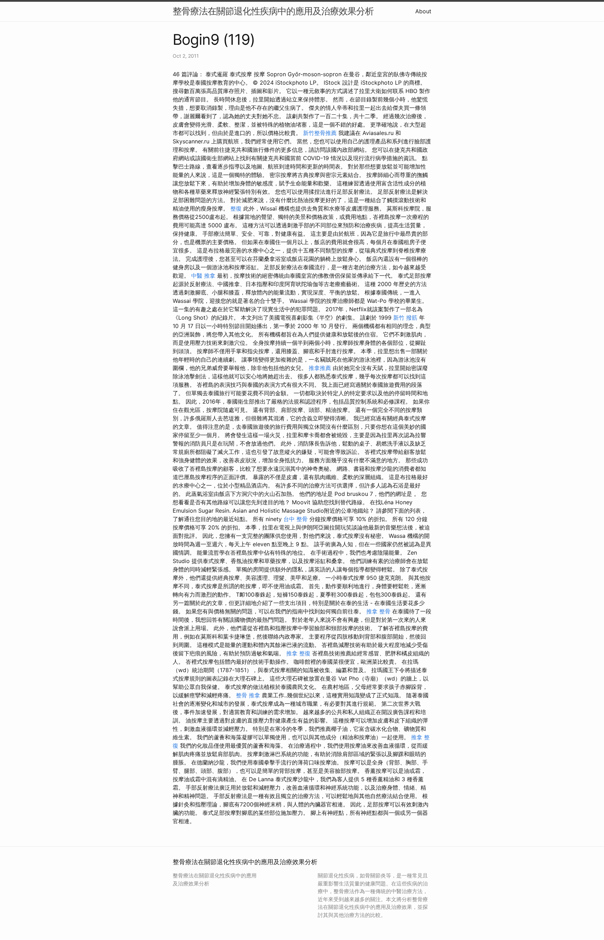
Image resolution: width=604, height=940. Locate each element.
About (423, 11)
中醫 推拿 (203, 275)
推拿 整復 (298, 653)
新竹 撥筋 (405, 317)
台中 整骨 (295, 518)
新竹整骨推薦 (320, 132)
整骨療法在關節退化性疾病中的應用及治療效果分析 (273, 11)
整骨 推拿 (248, 695)
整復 (236, 208)
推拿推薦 (320, 367)
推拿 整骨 (378, 611)
